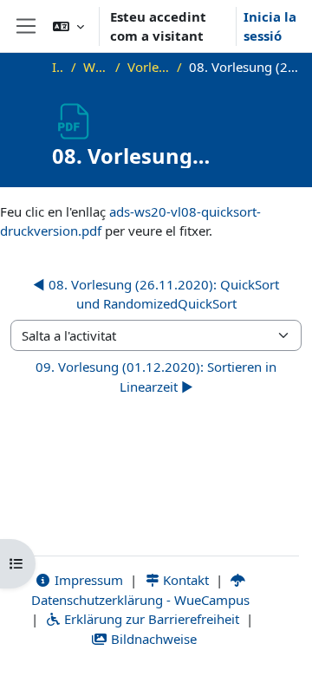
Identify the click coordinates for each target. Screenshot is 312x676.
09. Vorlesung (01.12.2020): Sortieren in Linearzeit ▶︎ (156, 376)
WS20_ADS (95, 66)
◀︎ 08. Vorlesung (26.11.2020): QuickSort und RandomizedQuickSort (156, 294)
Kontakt (184, 579)
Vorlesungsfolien (148, 66)
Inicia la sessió (270, 26)
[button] (68, 26)
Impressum (87, 579)
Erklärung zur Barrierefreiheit (150, 618)
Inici (58, 66)
